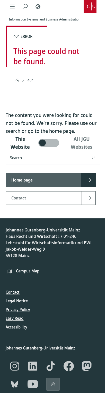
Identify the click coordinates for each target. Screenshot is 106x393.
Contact (13, 292)
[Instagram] (15, 366)
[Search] (25, 6)
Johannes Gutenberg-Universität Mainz (40, 348)
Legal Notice (17, 301)
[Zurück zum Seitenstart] (53, 384)
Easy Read (14, 318)
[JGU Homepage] (90, 6)
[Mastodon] (87, 366)
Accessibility (16, 327)
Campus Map (27, 271)
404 (31, 80)
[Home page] (17, 80)
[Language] (37, 6)
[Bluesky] (15, 384)
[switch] (53, 143)
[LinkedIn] (33, 366)
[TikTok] (51, 366)
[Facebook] (69, 366)
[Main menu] (12, 6)
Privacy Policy (18, 309)
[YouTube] (33, 384)
